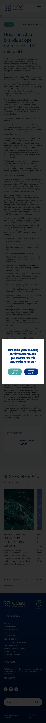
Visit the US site (14, 372)
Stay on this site (31, 372)
